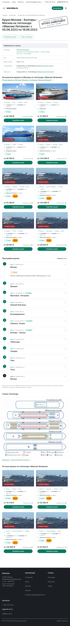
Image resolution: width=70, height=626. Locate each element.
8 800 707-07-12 (62, 2)
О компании (6, 2)
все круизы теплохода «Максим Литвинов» (27, 51)
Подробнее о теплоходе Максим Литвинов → (16, 460)
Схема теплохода (26, 37)
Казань (48, 144)
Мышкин (48, 102)
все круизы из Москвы (22, 68)
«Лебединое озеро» (11, 151)
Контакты (21, 2)
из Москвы (12, 15)
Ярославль (49, 231)
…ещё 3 (27, 186)
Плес (14, 102)
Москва (8, 102)
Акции (14, 2)
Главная (4, 15)
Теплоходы (51, 581)
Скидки (8, 111)
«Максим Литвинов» (22, 50)
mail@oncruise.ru (37, 2)
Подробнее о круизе (18, 120)
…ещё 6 (25, 102)
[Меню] (66, 8)
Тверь (14, 144)
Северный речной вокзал (45, 66)
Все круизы (51, 577)
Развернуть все (61, 258)
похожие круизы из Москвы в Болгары (26, 57)
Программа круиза (10, 37)
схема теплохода (45, 51)
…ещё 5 (62, 231)
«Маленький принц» (11, 108)
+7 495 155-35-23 (49, 2)
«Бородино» (42, 108)
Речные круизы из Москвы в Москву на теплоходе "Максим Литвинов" (26, 80)
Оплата (50, 586)
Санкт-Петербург (51, 186)
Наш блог (29, 2)
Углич (14, 231)
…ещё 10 (60, 144)
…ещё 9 (42, 189)
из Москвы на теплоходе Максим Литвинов (31, 15)
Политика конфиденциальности (35, 595)
